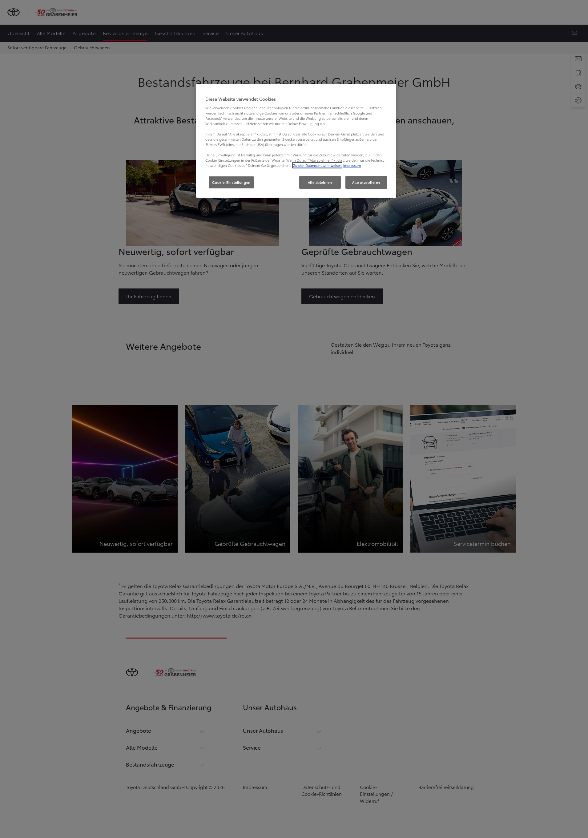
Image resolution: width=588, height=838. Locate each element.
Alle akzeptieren (366, 182)
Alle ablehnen (320, 182)
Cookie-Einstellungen (231, 182)
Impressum (352, 165)
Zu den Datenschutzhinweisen (317, 165)
